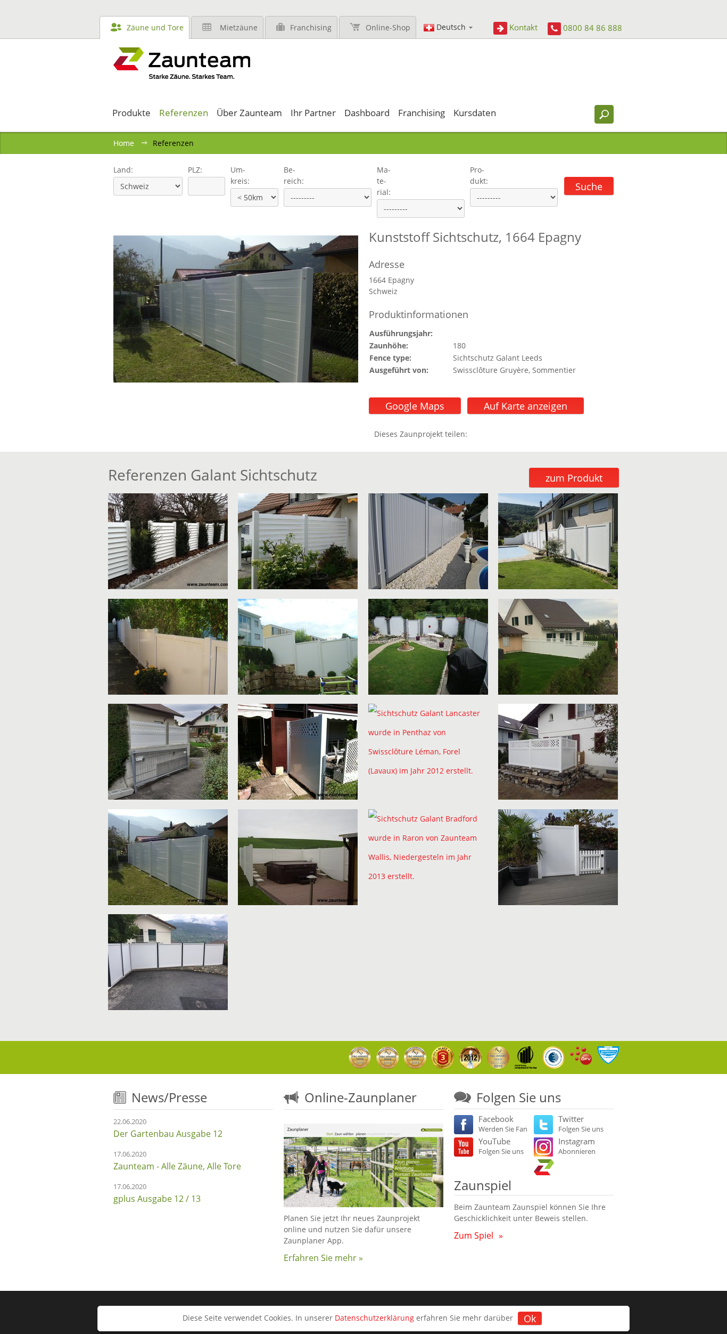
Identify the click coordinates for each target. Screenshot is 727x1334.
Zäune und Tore (155, 27)
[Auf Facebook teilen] (478, 434)
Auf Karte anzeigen (525, 406)
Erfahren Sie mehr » (323, 1258)
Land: (122, 170)
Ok (530, 1318)
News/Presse (169, 1097)
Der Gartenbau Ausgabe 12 (167, 1134)
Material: (384, 181)
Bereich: (294, 175)
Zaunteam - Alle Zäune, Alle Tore (177, 1166)
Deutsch (451, 27)
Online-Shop (388, 27)
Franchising (311, 27)
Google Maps (414, 406)
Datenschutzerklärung (374, 1318)
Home (123, 143)
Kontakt (523, 27)
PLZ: (192, 170)
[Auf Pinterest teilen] (490, 434)
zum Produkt (574, 477)
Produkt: (479, 175)
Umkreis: (236, 175)
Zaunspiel (482, 1185)
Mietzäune (239, 27)
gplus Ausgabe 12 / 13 (157, 1199)
